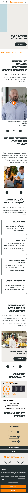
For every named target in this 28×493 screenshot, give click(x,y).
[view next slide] (7, 131)
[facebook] (22, 462)
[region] (14, 479)
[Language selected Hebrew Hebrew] (6, 1)
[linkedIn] (18, 462)
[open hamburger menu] (26, 2)
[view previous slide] (20, 131)
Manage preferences (14, 447)
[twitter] (14, 462)
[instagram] (9, 462)
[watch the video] (14, 103)
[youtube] (5, 462)
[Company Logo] (16, 2)
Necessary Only (13, 486)
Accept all (13, 490)
